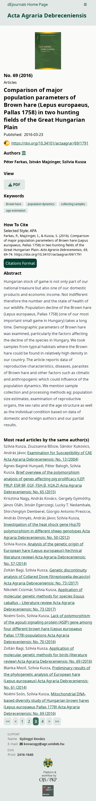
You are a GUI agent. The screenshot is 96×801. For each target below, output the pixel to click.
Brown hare (13, 204)
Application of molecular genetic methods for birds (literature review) (45, 655)
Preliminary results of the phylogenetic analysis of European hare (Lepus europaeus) (47, 674)
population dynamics (41, 204)
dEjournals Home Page (27, 4)
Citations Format (20, 263)
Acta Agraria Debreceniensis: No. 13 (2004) (41, 459)
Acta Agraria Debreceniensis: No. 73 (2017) (41, 583)
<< (8, 721)
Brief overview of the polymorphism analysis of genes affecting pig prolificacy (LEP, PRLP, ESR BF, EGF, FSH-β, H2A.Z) (44, 479)
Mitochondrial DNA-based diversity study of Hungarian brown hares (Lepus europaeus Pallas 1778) (46, 700)
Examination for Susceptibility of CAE (59, 452)
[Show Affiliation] (24, 153)
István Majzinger (45, 161)
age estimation (15, 211)
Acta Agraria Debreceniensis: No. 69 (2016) (54, 661)
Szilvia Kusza (74, 161)
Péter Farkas (16, 161)
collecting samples (73, 204)
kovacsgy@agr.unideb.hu (44, 744)
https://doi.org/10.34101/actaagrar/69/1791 (49, 143)
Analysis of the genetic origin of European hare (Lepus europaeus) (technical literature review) (43, 550)
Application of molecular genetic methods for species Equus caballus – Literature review (44, 596)
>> (57, 721)
